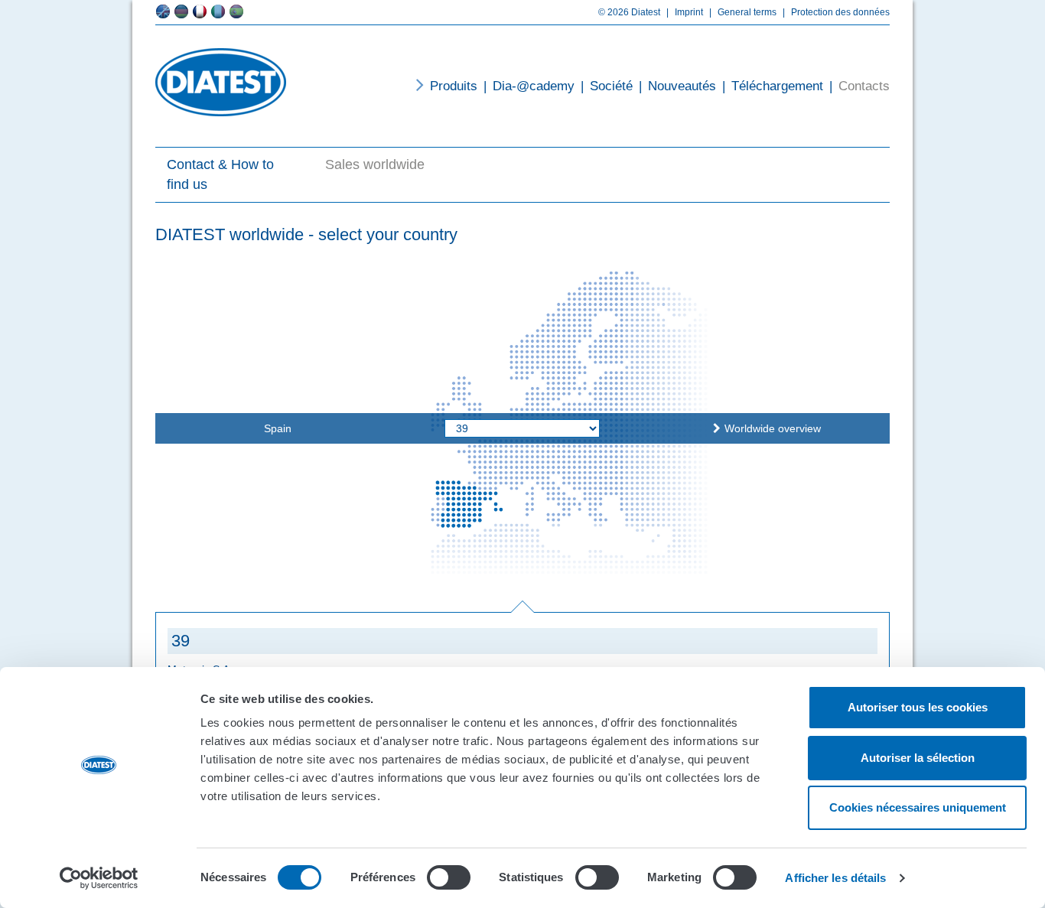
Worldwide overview (772, 428)
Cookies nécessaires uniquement (917, 807)
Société (607, 86)
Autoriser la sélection (918, 757)
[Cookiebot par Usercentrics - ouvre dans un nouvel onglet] (99, 878)
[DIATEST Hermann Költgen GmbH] (220, 82)
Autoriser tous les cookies (918, 707)
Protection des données (836, 12)
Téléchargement (772, 86)
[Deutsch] (181, 11)
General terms (742, 12)
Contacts (859, 86)
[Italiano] (218, 11)
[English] (163, 11)
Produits (453, 86)
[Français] (199, 11)
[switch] (448, 877)
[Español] (236, 11)
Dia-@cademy (529, 86)
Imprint (684, 12)
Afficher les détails (835, 877)
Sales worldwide (375, 164)
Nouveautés (677, 86)
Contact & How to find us (220, 174)
